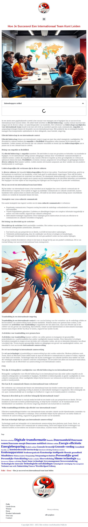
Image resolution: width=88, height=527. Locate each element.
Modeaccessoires (19, 456)
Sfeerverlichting (47, 458)
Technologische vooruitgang (62, 464)
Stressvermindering (68, 461)
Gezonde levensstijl (45, 447)
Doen (9, 471)
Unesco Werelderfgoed (38, 466)
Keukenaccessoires (58, 450)
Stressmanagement (52, 461)
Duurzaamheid (62, 439)
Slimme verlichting (15, 461)
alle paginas (49, 515)
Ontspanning (29, 456)
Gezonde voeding (64, 446)
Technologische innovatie (12, 463)
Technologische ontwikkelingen (38, 463)
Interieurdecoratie (18, 449)
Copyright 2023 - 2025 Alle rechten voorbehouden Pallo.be (44, 525)
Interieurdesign (33, 450)
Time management (78, 464)
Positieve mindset (33, 459)
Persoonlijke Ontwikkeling (14, 458)
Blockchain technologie (7, 440)
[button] (44, 19)
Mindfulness (7, 455)
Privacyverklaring (53, 509)
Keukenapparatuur (12, 452)
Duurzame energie (16, 443)
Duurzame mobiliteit (36, 443)
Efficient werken (52, 443)
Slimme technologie (65, 458)
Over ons (9, 516)
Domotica (50, 440)
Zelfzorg (52, 466)
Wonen (8, 509)
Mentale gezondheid (73, 452)
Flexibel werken (30, 447)
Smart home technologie (32, 461)
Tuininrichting (22, 466)
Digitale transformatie (30, 439)
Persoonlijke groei (67, 455)
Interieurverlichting (45, 450)
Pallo (3, 471)
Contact (9, 518)
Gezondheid (79, 447)
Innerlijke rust (5, 449)
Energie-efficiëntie (70, 443)
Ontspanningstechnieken (45, 456)
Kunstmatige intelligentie (51, 452)
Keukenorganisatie (32, 452)
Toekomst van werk (8, 466)
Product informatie (13, 513)
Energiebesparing (13, 446)
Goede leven (10, 506)
